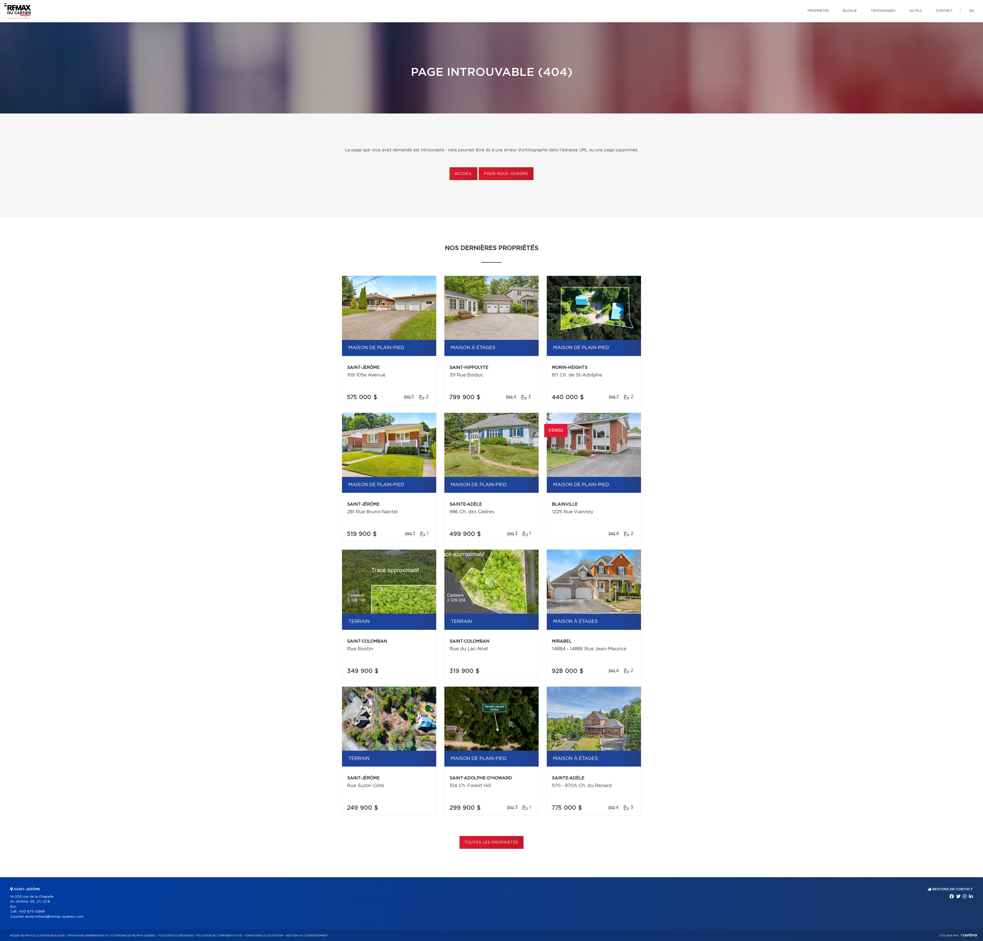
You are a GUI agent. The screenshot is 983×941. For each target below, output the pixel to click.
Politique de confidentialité (219, 935)
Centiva (968, 935)
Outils (915, 11)
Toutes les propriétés (492, 842)
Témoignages (883, 11)
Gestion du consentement (307, 935)
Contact (944, 11)
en (971, 11)
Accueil (463, 174)
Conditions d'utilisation (263, 935)
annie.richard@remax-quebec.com (54, 916)
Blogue (850, 11)
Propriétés (818, 11)
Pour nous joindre (506, 174)
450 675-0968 (32, 911)
